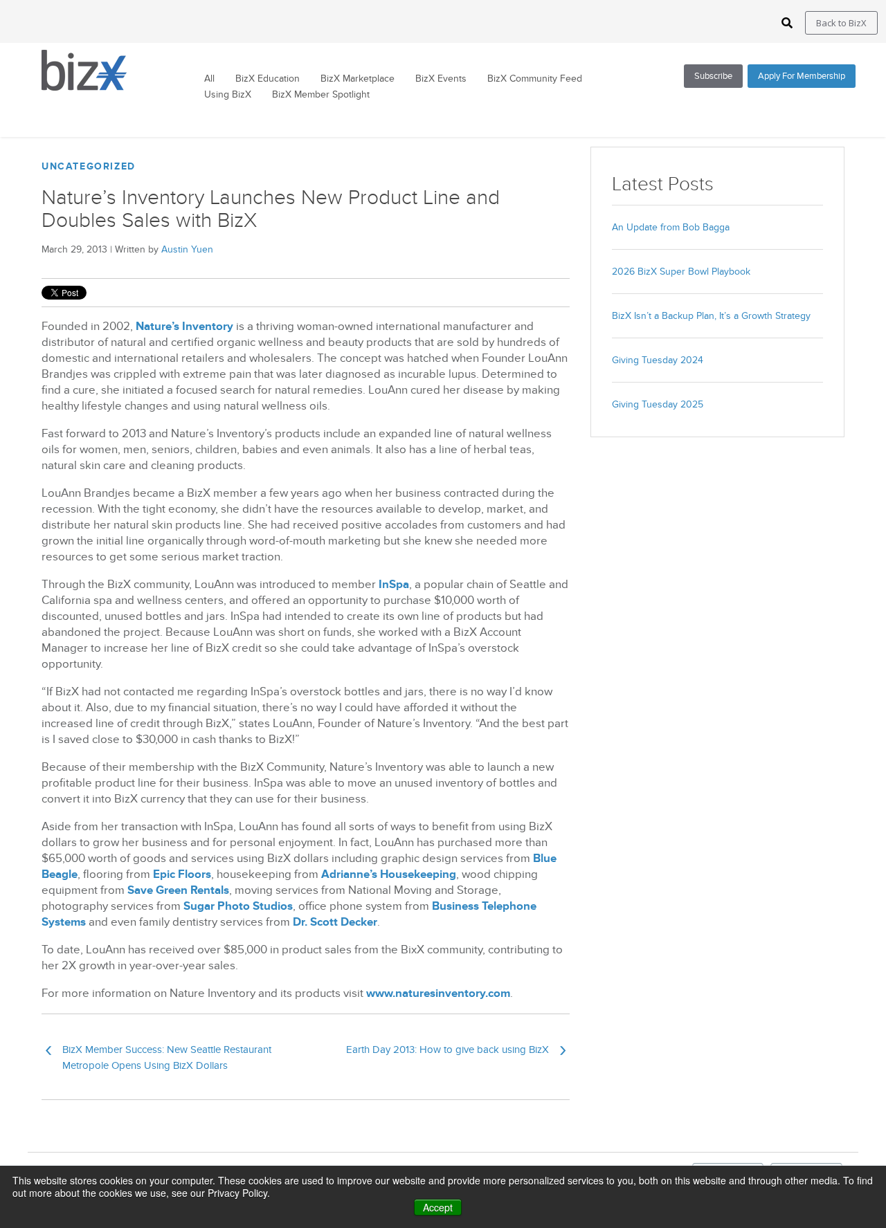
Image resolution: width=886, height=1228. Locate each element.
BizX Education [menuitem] (267, 79)
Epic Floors (182, 874)
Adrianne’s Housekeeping (388, 874)
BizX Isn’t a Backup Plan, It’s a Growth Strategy (711, 316)
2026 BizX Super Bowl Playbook (681, 271)
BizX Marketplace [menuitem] (357, 79)
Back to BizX (841, 23)
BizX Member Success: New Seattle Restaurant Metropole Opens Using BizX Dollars (158, 1057)
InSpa (394, 585)
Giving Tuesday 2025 (657, 404)
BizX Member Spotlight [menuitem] (321, 95)
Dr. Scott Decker (335, 922)
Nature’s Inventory (184, 326)
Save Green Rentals (178, 890)
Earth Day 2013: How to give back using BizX (456, 1052)
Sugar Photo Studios (238, 906)
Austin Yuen (187, 249)
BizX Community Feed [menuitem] (534, 79)
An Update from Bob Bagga (671, 227)
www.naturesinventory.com (438, 993)
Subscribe (713, 76)
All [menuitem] (209, 79)
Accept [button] (438, 1207)
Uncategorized (89, 166)
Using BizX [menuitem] (227, 95)
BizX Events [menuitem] (441, 79)
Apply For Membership (801, 76)
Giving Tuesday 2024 (657, 360)
